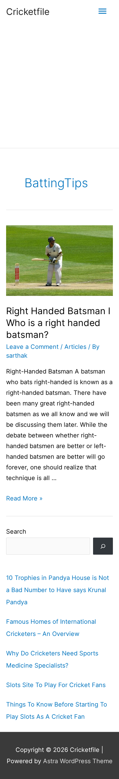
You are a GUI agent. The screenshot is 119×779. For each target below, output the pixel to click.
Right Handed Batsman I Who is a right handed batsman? (58, 322)
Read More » (24, 498)
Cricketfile (27, 11)
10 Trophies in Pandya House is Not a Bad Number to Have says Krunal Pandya (57, 590)
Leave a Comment (32, 346)
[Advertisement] (59, 85)
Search (16, 531)
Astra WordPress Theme (78, 761)
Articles (75, 346)
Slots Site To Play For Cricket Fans (56, 685)
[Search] (103, 546)
